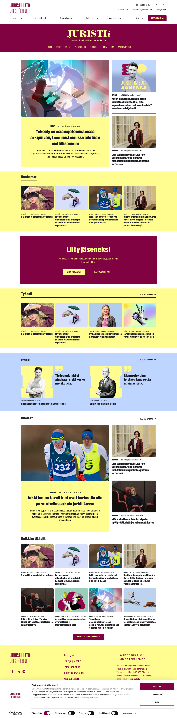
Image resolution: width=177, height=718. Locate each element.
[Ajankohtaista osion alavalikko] (123, 18)
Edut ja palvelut (39, 18)
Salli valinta (157, 694)
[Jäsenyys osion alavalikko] (21, 18)
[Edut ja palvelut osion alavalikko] (49, 18)
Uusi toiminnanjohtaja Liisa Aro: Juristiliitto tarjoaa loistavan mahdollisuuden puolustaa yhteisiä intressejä (130, 159)
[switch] (71, 713)
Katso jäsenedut (102, 272)
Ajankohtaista (115, 18)
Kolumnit (93, 47)
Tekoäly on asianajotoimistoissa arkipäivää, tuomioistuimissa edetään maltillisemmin (65, 137)
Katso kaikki (146, 294)
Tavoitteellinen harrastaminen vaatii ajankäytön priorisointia (139, 335)
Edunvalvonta (66, 18)
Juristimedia (123, 10)
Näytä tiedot (128, 713)
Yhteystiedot (161, 10)
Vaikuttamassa (80, 47)
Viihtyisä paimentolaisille (103, 403)
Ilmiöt (58, 47)
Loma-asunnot (71, 667)
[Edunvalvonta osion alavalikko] (74, 18)
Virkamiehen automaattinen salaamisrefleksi (43, 403)
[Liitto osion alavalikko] (142, 18)
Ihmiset (49, 47)
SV (158, 5)
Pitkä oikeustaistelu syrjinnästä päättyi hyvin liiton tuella (105, 335)
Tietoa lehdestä (108, 47)
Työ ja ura (90, 18)
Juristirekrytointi (73, 673)
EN (163, 5)
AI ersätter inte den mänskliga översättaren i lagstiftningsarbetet (70, 622)
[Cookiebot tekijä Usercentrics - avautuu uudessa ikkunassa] (15, 713)
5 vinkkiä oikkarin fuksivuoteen (37, 216)
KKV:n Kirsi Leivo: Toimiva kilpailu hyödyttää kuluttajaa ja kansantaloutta (133, 521)
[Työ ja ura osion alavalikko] (97, 18)
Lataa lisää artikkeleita (88, 637)
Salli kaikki (156, 686)
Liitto (137, 18)
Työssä (67, 47)
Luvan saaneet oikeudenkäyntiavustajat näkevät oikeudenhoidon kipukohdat (67, 221)
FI (154, 5)
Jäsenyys (14, 18)
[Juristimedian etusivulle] (88, 36)
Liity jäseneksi (74, 272)
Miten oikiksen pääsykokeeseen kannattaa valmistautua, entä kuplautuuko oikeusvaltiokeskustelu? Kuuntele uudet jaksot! (132, 103)
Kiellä (157, 702)
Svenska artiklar (124, 47)
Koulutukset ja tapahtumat (142, 10)
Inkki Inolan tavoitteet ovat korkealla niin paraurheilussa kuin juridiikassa (103, 219)
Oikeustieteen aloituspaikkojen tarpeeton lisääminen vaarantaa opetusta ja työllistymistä (140, 622)
